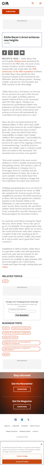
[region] (22, 453)
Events (5, 328)
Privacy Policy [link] (35, 426)
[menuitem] (4, 52)
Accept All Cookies (22, 462)
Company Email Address (17, 309)
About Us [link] (7, 426)
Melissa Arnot (20, 61)
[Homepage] (5, 3)
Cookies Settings (22, 437)
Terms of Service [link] (12, 431)
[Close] (41, 444)
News (5, 281)
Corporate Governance (21, 328)
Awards (6, 354)
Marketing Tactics (10, 337)
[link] (4, 52)
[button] (40, 3)
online (5, 267)
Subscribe (10, 11)
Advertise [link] (24, 426)
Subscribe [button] (22, 389)
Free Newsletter (22, 315)
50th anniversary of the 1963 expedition (19, 70)
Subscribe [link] (15, 426)
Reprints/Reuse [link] (25, 431)
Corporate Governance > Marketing (16, 333)
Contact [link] (35, 431)
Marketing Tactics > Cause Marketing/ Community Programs (17, 342)
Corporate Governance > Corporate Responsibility (16, 349)
